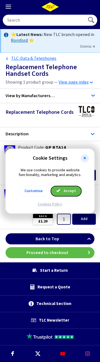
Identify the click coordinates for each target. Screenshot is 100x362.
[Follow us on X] (37, 353)
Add (84, 219)
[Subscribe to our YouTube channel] (62, 353)
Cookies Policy (50, 204)
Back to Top (47, 239)
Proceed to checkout (47, 253)
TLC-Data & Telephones (33, 58)
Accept (69, 191)
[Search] (91, 20)
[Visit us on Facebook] (12, 353)
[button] (85, 158)
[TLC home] (50, 6)
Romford (19, 40)
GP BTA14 (55, 147)
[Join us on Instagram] (87, 353)
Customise (33, 191)
